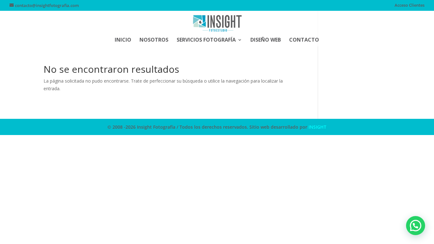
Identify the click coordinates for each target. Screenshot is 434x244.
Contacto (304, 40)
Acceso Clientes (409, 5)
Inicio (123, 40)
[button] (415, 225)
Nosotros (153, 40)
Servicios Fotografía (206, 40)
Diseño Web (265, 40)
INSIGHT (317, 127)
